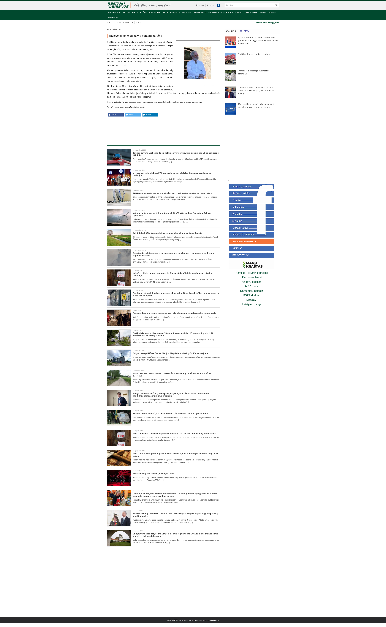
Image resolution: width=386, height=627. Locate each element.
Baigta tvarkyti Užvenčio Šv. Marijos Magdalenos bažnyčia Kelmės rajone (170, 353)
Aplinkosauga (267, 12)
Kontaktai (210, 5)
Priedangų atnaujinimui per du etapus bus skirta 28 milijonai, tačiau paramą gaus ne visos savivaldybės (176, 294)
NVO (138, 22)
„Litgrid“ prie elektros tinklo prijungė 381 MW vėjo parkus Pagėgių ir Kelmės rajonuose (172, 214)
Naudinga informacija (120, 22)
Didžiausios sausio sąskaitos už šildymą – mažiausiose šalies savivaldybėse (172, 193)
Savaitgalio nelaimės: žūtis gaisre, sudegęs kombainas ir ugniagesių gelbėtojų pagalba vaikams (173, 254)
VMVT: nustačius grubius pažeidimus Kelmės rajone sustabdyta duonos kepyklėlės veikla (175, 454)
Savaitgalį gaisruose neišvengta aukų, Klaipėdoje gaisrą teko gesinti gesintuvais (174, 313)
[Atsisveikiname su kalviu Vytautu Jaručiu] (198, 63)
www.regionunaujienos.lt (208, 620)
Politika (186, 12)
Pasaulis (113, 17)
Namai (238, 12)
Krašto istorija (158, 12)
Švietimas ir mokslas (220, 12)
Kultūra (142, 12)
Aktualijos (128, 12)
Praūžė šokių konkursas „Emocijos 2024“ (154, 473)
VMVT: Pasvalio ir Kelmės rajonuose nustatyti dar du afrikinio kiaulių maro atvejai (174, 433)
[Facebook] (218, 5)
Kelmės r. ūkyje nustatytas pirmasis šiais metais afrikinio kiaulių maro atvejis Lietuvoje (172, 274)
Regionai (113, 12)
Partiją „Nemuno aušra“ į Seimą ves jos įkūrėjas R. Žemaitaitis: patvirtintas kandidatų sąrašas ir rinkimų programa (171, 394)
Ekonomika (199, 12)
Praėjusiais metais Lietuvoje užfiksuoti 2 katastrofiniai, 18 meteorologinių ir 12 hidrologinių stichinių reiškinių (173, 334)
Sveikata (175, 12)
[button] (116, 115)
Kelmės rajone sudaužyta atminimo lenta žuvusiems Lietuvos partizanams (171, 413)
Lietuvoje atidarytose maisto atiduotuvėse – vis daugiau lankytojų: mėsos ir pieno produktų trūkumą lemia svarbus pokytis (175, 494)
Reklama (200, 5)
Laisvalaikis (250, 12)
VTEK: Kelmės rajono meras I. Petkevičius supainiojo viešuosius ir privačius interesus (172, 374)
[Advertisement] (163, 127)
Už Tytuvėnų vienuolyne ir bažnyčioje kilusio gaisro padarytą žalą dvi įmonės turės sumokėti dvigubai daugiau (175, 534)
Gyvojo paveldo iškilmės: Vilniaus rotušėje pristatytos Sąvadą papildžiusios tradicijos (172, 174)
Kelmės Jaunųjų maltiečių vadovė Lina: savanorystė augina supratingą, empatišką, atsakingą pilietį (175, 514)
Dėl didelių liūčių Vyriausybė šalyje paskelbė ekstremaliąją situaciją (167, 233)
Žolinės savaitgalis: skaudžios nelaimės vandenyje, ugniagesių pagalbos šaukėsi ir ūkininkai (176, 154)
